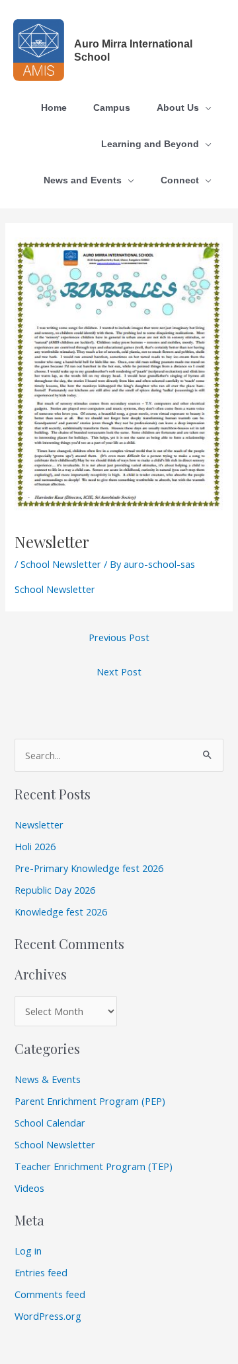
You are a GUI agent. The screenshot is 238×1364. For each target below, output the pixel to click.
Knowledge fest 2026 (61, 911)
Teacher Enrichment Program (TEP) (94, 1166)
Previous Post (119, 637)
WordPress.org (48, 1315)
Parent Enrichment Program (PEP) (90, 1100)
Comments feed (50, 1294)
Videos (29, 1187)
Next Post (119, 671)
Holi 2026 (35, 846)
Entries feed (41, 1272)
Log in (28, 1250)
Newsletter (39, 824)
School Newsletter (60, 564)
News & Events (48, 1079)
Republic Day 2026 (55, 889)
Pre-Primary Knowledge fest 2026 (89, 868)
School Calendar (50, 1122)
